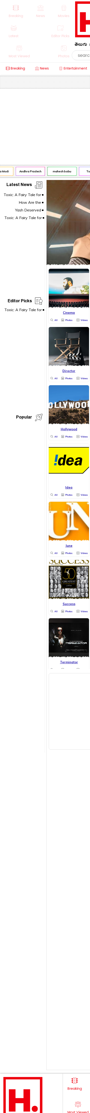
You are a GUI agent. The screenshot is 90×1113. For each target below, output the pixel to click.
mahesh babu (61, 171)
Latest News (19, 185)
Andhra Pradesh (29, 171)
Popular (24, 418)
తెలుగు (81, 45)
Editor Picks (20, 302)
